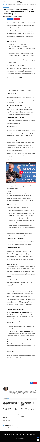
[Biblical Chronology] (20, 1)
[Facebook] (4, 25)
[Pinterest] (4, 27)
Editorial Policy (19, 434)
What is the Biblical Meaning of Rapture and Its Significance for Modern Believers (11, 409)
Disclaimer (32, 434)
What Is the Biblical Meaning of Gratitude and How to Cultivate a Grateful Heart (11, 403)
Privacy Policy (26, 434)
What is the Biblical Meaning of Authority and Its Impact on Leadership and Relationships (11, 415)
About (8, 434)
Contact (12, 434)
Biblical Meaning (13, 4)
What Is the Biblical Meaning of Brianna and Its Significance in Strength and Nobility (28, 403)
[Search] (36, 1)
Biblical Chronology (21, 438)
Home (9, 4)
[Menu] (4, 1)
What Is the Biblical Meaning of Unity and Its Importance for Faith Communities (28, 415)
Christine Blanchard (9, 16)
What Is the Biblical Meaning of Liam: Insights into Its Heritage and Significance (28, 409)
